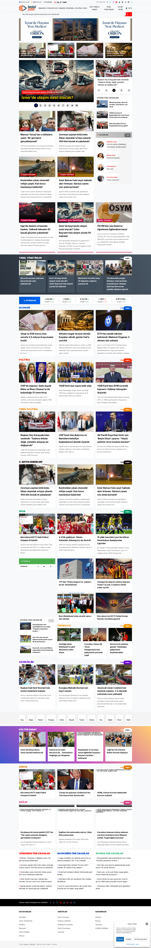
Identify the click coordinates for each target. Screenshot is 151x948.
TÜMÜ (127, 135)
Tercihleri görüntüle (140, 939)
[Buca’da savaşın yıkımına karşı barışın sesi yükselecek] (32, 267)
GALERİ (25, 2)
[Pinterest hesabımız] (122, 2)
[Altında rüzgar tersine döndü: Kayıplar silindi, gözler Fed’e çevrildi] (75, 320)
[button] (147, 924)
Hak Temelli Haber (94, 8)
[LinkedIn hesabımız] (128, 2)
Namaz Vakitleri (64, 921)
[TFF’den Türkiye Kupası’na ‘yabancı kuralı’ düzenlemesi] (75, 569)
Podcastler (52, 8)
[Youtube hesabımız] (116, 2)
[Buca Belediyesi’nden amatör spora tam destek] (75, 603)
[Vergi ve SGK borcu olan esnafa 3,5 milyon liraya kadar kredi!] (37, 320)
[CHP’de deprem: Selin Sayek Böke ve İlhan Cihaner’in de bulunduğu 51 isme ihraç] (37, 372)
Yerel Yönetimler (109, 8)
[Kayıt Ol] (127, 8)
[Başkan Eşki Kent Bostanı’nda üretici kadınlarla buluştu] (37, 674)
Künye (137, 944)
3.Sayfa (62, 129)
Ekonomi (69, 8)
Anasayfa (43, 8)
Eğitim (100, 220)
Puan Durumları (64, 928)
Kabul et (120, 939)
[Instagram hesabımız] (113, 2)
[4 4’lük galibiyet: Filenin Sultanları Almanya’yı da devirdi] (75, 524)
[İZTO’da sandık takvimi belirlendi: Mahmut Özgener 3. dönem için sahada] (114, 320)
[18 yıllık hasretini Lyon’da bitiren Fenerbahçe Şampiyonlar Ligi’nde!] (114, 524)
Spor (85, 8)
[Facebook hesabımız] (107, 2)
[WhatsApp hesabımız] (131, 2)
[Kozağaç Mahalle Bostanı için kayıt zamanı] (75, 674)
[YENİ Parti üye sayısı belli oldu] (75, 372)
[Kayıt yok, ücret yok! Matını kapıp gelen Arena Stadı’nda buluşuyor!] (25, 652)
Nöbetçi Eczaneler (65, 925)
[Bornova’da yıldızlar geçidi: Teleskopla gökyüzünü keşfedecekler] (120, 634)
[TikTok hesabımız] (119, 2)
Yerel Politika (24, 932)
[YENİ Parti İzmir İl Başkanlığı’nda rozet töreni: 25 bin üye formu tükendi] (102, 118)
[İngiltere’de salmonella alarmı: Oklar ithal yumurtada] (75, 819)
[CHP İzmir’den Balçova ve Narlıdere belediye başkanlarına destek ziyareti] (75, 422)
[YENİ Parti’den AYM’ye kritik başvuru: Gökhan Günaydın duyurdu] (114, 372)
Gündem (61, 8)
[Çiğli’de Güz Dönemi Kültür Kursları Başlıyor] (118, 739)
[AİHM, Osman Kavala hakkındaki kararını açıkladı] (114, 779)
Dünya (21, 936)
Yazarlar (98, 925)
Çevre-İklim (120, 8)
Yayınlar (61, 932)
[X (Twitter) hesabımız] (110, 2)
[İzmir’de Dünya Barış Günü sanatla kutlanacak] (32, 739)
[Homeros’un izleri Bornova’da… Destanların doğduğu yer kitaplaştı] (61, 739)
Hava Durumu (63, 917)
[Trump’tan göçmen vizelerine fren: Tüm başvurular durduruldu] (75, 779)
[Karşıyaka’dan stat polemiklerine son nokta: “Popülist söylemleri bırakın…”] (25, 629)
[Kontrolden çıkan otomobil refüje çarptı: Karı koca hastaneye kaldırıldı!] (75, 474)
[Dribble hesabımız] (125, 2)
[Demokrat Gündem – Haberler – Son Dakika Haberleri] (27, 10)
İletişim (98, 917)
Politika (78, 8)
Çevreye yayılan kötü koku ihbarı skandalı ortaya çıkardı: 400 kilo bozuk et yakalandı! (51, 14)
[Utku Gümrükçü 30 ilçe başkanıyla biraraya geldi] (102, 128)
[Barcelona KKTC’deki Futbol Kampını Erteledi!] (37, 524)
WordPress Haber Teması (47, 944)
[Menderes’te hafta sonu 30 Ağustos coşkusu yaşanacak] (90, 267)
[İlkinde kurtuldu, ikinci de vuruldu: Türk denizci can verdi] (102, 107)
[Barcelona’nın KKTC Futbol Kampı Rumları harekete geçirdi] (114, 603)
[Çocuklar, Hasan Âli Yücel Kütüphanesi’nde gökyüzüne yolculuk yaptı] (94, 634)
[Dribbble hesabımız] (71, 902)
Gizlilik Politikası (130, 944)
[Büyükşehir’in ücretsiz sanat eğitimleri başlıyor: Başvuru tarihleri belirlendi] (90, 739)
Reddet (128, 939)
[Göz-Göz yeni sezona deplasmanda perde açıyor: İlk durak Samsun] (25, 642)
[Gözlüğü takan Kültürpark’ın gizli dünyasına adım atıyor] (69, 634)
